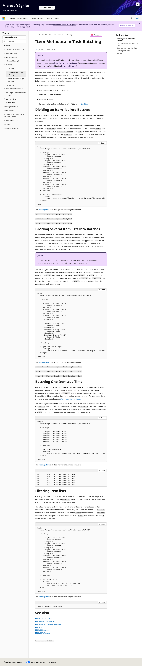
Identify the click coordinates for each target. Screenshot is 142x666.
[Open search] (132, 18)
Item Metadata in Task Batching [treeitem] (15, 73)
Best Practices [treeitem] (10, 103)
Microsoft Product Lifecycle (64, 25)
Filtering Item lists (123, 51)
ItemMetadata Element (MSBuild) (48, 624)
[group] (71, 176)
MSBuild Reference (42, 633)
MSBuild (44, 35)
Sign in (137, 18)
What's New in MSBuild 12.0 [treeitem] (14, 50)
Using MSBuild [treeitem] (9, 110)
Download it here (68, 66)
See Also (120, 53)
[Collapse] (26, 33)
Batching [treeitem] (10, 68)
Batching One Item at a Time (127, 48)
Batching (68, 35)
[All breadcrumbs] (37, 35)
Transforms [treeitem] (10, 85)
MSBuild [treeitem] (7, 46)
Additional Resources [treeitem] (11, 128)
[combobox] (14, 37)
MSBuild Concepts (42, 630)
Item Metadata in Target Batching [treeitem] (15, 80)
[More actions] (105, 35)
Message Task (44, 209)
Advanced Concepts (56, 35)
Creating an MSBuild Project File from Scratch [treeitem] (14, 115)
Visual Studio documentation (65, 63)
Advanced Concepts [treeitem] (13, 61)
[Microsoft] (3, 18)
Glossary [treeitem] (7, 124)
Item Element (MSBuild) (44, 621)
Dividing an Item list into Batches (126, 40)
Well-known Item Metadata (70, 399)
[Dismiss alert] (138, 4)
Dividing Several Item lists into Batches (127, 44)
